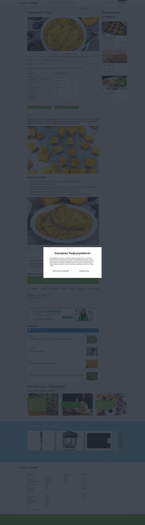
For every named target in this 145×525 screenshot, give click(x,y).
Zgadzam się (84, 271)
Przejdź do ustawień (61, 271)
